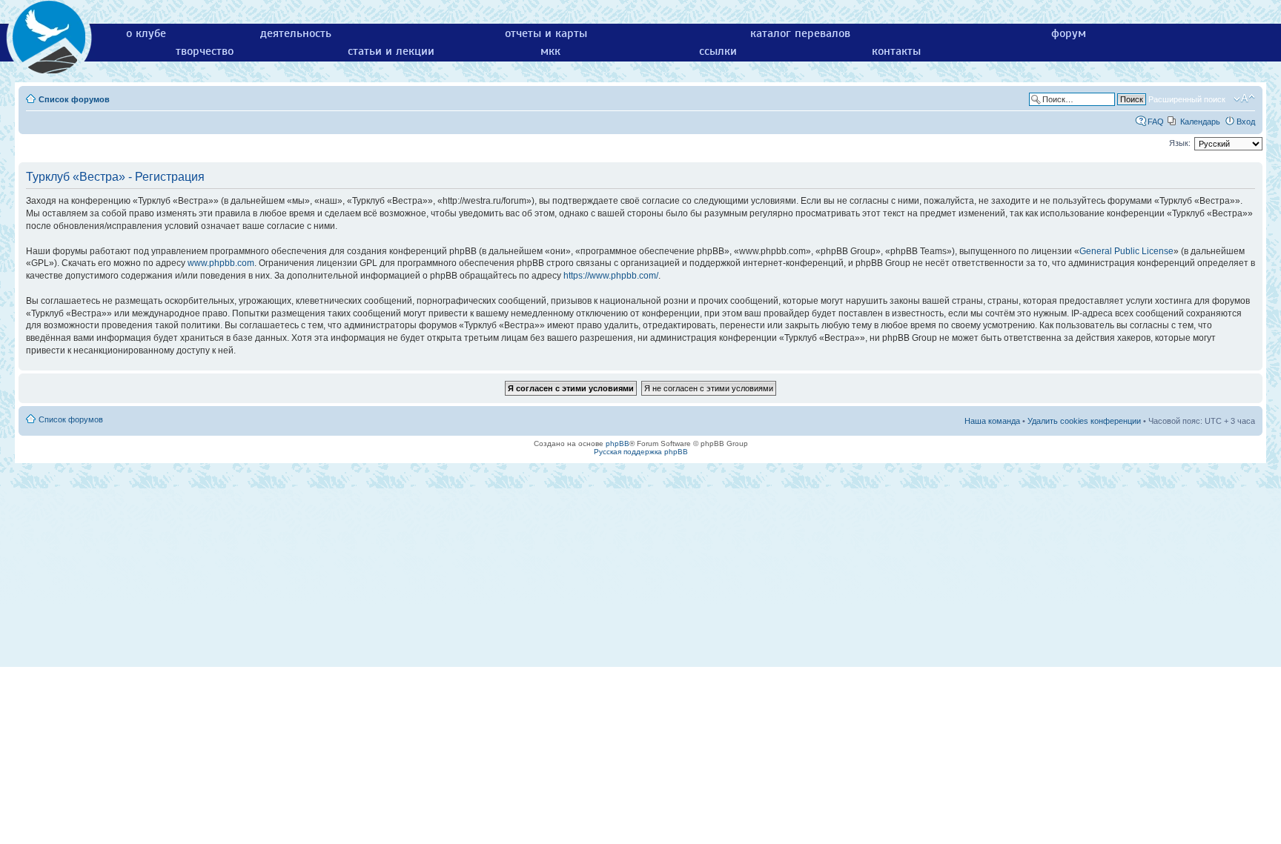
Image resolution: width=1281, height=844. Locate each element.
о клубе (146, 33)
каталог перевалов (800, 33)
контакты (896, 51)
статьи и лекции (391, 51)
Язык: (1180, 143)
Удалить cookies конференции (1084, 420)
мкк (550, 51)
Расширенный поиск (1186, 99)
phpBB (617, 443)
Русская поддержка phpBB (641, 452)
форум (1068, 33)
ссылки (718, 51)
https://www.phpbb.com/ (610, 275)
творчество (205, 51)
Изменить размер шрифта (1244, 98)
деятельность (295, 33)
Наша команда (992, 420)
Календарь (1200, 121)
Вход (1246, 121)
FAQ (1156, 121)
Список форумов (74, 99)
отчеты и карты (546, 33)
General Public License (1126, 251)
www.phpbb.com (221, 263)
